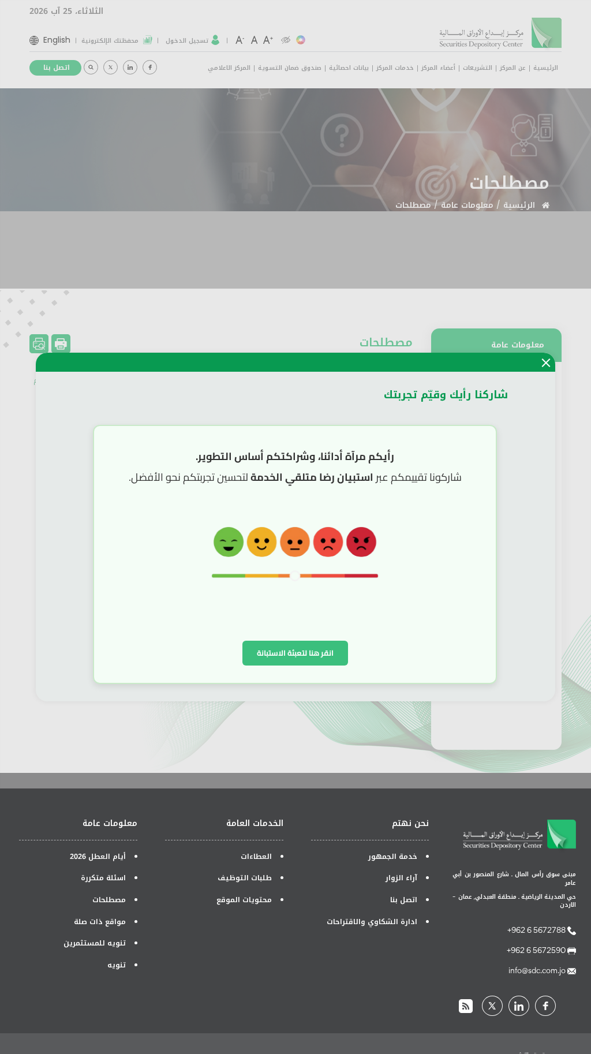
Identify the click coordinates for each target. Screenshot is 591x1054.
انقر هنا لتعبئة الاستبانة (295, 653)
